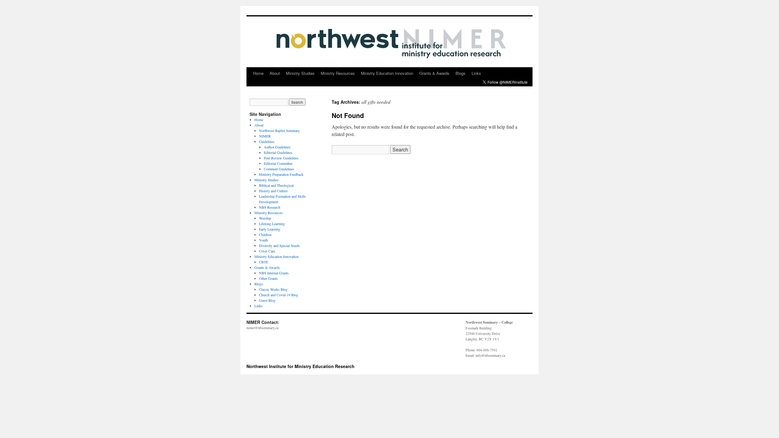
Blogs (461, 73)
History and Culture (273, 190)
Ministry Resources (338, 73)
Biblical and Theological (276, 185)
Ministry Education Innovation (387, 73)
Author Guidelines (277, 146)
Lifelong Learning (272, 223)
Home (258, 73)
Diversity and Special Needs (279, 245)
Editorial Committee (278, 163)
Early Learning (269, 229)
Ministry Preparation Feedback (281, 174)
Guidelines (266, 141)
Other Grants (268, 278)
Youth (263, 240)
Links (476, 73)
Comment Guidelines (279, 168)
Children (265, 234)
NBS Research (269, 207)
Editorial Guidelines (278, 152)
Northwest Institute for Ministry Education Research (300, 366)
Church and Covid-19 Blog (278, 294)
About (275, 73)
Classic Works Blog (273, 289)
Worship (265, 218)
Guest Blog (267, 300)
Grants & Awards (434, 73)
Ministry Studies (300, 73)
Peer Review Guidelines (281, 157)
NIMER (265, 136)
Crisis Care (267, 251)
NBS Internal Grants (274, 272)
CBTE (263, 261)
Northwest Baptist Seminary (279, 130)
